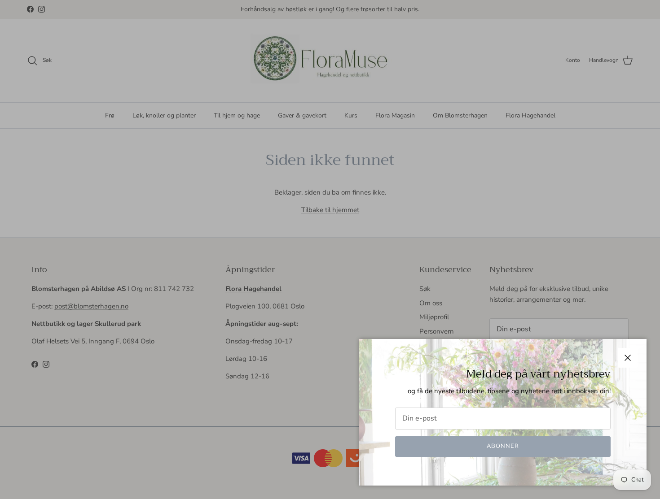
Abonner (503, 446)
